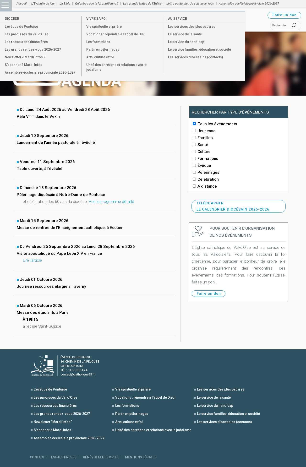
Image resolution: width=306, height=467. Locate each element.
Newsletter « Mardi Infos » (25, 57)
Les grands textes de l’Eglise (142, 3)
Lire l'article (32, 260)
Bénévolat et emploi (101, 457)
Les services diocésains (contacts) (195, 57)
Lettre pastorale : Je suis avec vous (190, 3)
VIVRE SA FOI (96, 19)
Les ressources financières (26, 42)
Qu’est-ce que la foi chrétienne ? (96, 3)
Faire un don (285, 15)
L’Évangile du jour (43, 3)
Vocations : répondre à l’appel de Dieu (116, 34)
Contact (37, 457)
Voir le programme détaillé (111, 201)
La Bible (65, 3)
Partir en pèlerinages (102, 49)
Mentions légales (141, 457)
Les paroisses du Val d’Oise (26, 34)
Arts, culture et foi (100, 57)
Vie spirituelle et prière (104, 26)
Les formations (98, 42)
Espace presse (63, 457)
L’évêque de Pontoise (21, 26)
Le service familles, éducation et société (199, 49)
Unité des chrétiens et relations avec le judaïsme (116, 67)
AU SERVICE (177, 19)
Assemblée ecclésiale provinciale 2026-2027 (40, 72)
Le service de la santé (185, 34)
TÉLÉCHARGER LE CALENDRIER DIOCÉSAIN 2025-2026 (233, 206)
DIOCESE (12, 19)
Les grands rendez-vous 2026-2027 (33, 49)
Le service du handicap (186, 42)
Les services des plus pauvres (191, 26)
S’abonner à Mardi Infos (23, 65)
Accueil (21, 3)
